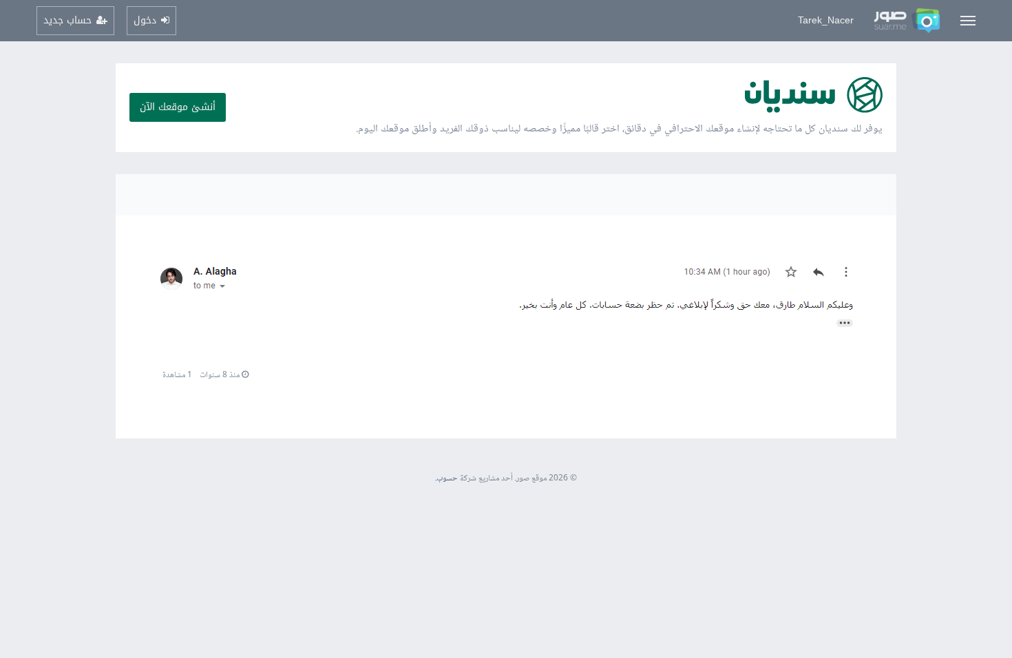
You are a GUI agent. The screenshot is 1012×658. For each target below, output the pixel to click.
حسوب (447, 478)
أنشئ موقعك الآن (177, 107)
